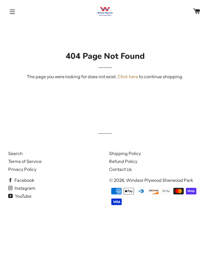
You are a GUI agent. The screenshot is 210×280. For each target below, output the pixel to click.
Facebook (24, 180)
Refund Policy (123, 161)
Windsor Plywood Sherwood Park (159, 180)
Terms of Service (25, 161)
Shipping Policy (125, 153)
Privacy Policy (22, 169)
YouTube (22, 196)
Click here (128, 76)
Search (15, 153)
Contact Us (120, 169)
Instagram (25, 188)
